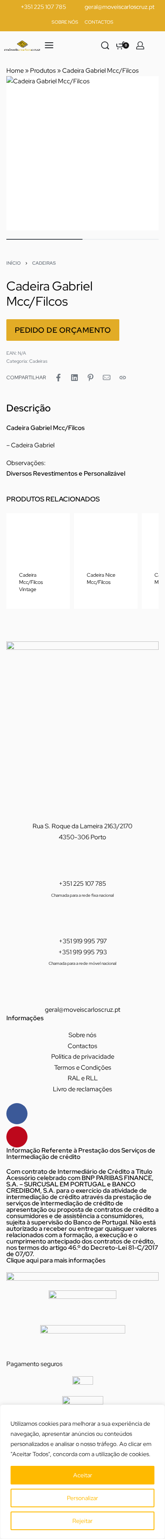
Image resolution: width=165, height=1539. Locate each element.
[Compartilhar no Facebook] (58, 377)
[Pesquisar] (105, 45)
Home (15, 70)
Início (13, 263)
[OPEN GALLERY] (82, 153)
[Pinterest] (17, 1136)
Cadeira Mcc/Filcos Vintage (31, 582)
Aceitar (82, 1475)
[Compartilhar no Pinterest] (90, 377)
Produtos (43, 70)
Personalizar (82, 1498)
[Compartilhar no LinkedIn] (74, 377)
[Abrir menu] (49, 45)
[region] (82, 1472)
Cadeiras (44, 263)
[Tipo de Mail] (106, 377)
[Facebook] (17, 1113)
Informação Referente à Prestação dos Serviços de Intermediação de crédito (80, 1153)
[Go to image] (44, 239)
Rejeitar (82, 1521)
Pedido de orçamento (63, 330)
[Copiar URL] (122, 377)
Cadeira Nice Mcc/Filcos (101, 579)
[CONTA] (140, 45)
